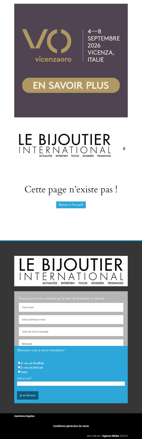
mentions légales (24, 416)
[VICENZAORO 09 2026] (71, 116)
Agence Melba (110, 435)
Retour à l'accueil (71, 204)
